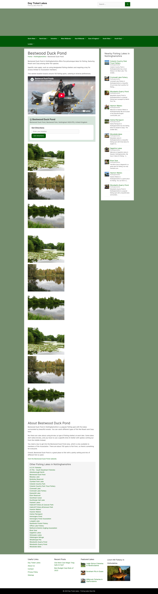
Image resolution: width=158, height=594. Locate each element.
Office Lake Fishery (37, 526)
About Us (31, 566)
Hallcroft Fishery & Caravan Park (41, 505)
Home (30, 56)
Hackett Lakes (35, 502)
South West (106, 38)
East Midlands (79, 38)
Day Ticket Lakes (37, 3)
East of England (93, 38)
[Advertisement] (79, 22)
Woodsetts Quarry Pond (38, 542)
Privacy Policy (33, 572)
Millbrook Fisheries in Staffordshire (94, 580)
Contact (31, 569)
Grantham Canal (36, 498)
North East (42, 38)
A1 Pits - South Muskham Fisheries (42, 470)
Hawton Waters (35, 509)
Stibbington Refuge (37, 537)
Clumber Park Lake (37, 481)
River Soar (33, 530)
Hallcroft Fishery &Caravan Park (41, 507)
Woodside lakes (35, 547)
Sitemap (31, 575)
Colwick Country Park (37, 484)
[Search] (127, 4)
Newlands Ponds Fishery (39, 523)
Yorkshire (54, 38)
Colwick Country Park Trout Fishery (42, 486)
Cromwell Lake (35, 488)
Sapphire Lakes (35, 533)
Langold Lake (35, 521)
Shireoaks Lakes (36, 535)
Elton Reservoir (35, 495)
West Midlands (66, 38)
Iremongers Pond (36, 516)
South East (118, 38)
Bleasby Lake (35, 477)
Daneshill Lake (35, 493)
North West (31, 38)
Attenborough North (37, 472)
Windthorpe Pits (35, 540)
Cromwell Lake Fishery (38, 491)
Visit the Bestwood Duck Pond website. (42, 459)
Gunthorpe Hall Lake (37, 500)
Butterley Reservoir (37, 479)
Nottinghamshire (40, 56)
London (30, 44)
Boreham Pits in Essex (94, 571)
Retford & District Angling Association (43, 528)
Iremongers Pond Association (40, 519)
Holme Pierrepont (36, 514)
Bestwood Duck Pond (37, 474)
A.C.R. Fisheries (35, 467)
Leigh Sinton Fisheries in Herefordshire (94, 564)
